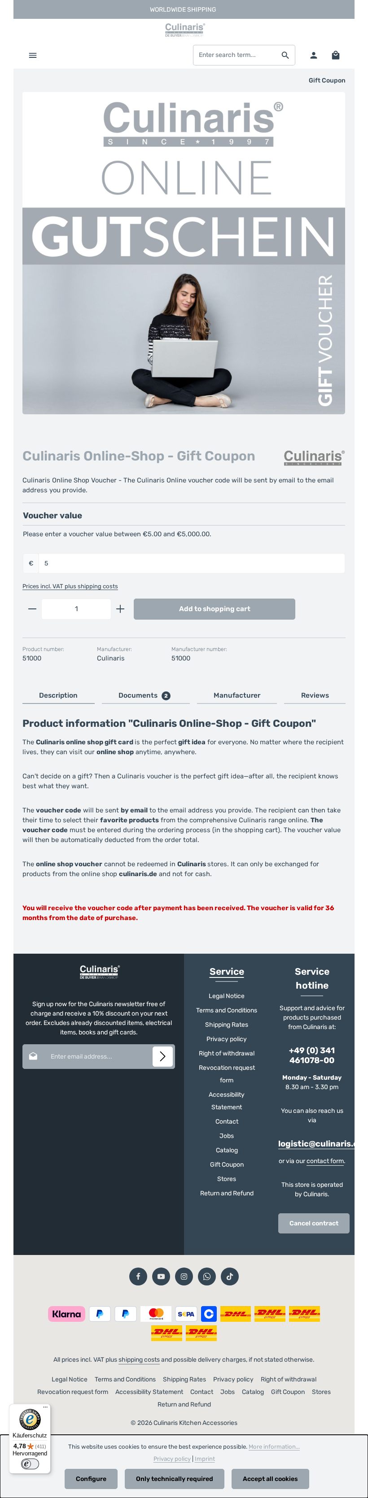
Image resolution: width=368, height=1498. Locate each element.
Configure (91, 1479)
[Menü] (45, 1409)
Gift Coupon (227, 1164)
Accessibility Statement (227, 1101)
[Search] (285, 55)
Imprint (205, 1458)
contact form (325, 1161)
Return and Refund (227, 1193)
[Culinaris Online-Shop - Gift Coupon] (183, 253)
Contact (226, 1121)
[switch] (30, 1464)
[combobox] (234, 55)
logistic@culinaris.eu (321, 1144)
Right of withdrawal (226, 1053)
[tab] (58, 696)
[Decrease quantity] (32, 609)
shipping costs (139, 1359)
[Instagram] (184, 1276)
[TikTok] (230, 1276)
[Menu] (32, 55)
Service (227, 971)
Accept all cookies (270, 1479)
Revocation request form (227, 1074)
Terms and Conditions (226, 1010)
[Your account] (313, 55)
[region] (184, 261)
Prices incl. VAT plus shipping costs (70, 586)
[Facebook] (138, 1276)
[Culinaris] (314, 458)
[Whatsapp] (207, 1276)
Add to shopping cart (214, 609)
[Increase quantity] (120, 609)
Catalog (227, 1150)
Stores (226, 1179)
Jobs (226, 1136)
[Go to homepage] (184, 30)
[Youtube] (161, 1276)
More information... (274, 1446)
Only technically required (174, 1479)
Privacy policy (226, 1039)
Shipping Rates (226, 1025)
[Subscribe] (163, 1056)
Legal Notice (227, 996)
